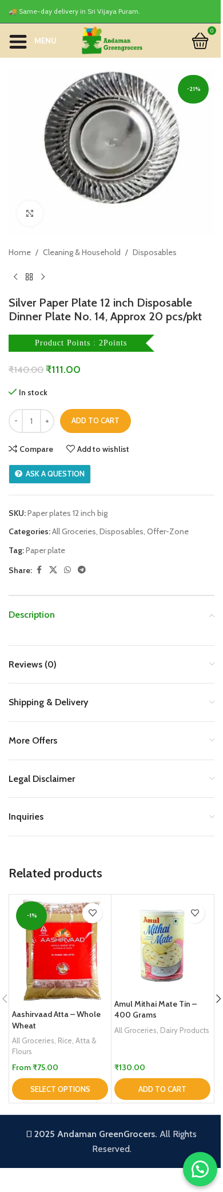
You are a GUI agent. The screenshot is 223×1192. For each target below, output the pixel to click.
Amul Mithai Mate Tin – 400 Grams (155, 1009)
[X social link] (53, 570)
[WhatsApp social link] (67, 570)
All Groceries (74, 531)
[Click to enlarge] (30, 214)
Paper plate (45, 550)
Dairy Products (184, 1030)
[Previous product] (15, 277)
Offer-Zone (168, 531)
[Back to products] (29, 277)
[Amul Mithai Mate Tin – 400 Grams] (162, 945)
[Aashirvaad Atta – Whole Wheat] (60, 950)
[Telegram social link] (81, 570)
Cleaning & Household (82, 252)
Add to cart (95, 420)
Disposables (155, 252)
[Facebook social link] (39, 570)
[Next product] (43, 277)
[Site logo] (111, 39)
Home (20, 252)
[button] (162, 1089)
